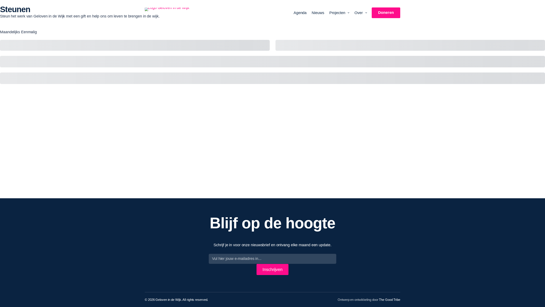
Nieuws (318, 13)
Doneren (386, 12)
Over (358, 13)
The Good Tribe (389, 299)
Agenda (300, 13)
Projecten (337, 13)
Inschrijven (272, 269)
